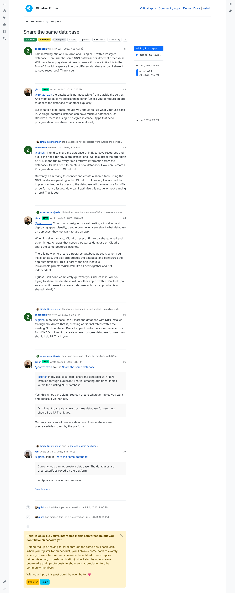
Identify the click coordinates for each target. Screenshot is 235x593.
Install (206, 8)
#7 (124, 451)
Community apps (169, 8)
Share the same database (78, 367)
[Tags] (4, 18)
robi (37, 451)
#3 (124, 147)
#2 (124, 89)
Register (33, 581)
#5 (124, 314)
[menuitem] (230, 4)
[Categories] (4, 4)
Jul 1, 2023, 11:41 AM (71, 89)
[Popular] (4, 25)
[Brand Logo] (29, 8)
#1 (125, 48)
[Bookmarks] (4, 31)
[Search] (4, 38)
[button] (4, 582)
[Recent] (4, 11)
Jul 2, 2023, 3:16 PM (71, 361)
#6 (124, 361)
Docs (196, 8)
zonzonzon (41, 48)
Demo (187, 8)
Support (45, 39)
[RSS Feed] (125, 40)
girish (38, 89)
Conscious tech (42, 489)
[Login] (230, 4)
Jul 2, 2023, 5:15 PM (61, 451)
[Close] (122, 536)
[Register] (230, 11)
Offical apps (148, 8)
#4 (124, 218)
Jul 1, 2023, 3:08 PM (69, 147)
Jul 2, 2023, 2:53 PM (69, 314)
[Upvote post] (118, 79)
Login (45, 581)
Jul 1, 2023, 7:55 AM (69, 48)
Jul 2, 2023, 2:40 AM (71, 218)
